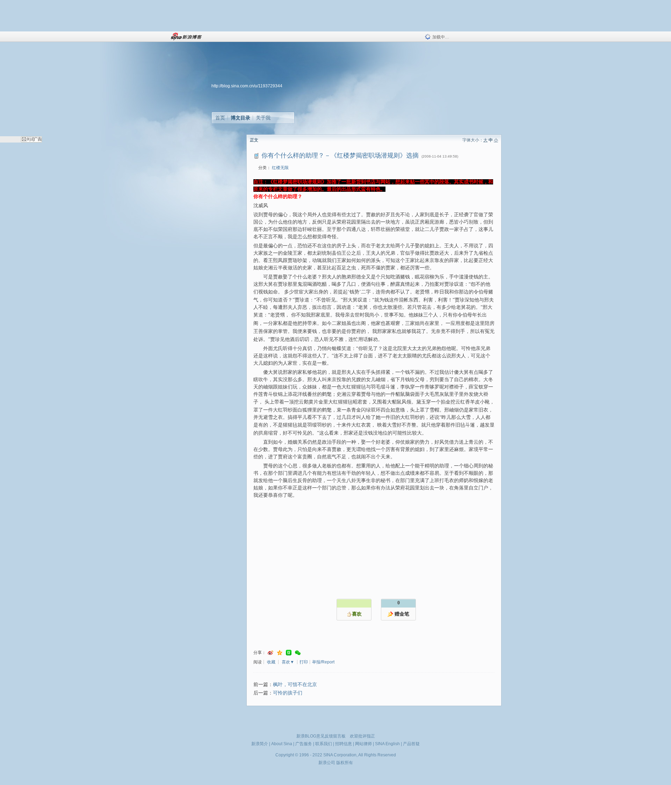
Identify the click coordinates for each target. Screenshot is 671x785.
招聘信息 (343, 743)
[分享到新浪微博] (270, 653)
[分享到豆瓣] (288, 653)
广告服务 (303, 743)
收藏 (271, 662)
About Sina (281, 743)
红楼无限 (280, 167)
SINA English (387, 743)
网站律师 (363, 743)
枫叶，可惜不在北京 (295, 684)
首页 (220, 118)
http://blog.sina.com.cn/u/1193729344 (246, 85)
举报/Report (323, 662)
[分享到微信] (298, 653)
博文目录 (240, 118)
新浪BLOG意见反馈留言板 (321, 736)
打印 (304, 662)
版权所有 (344, 762)
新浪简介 (259, 743)
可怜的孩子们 (287, 693)
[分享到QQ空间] (279, 653)
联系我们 (323, 743)
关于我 (263, 118)
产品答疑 (411, 743)
